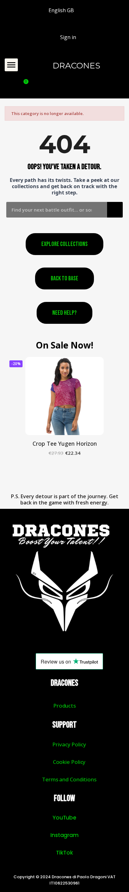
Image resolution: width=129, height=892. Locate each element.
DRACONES (76, 66)
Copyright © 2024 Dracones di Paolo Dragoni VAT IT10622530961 (64, 880)
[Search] (115, 210)
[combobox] (52, 210)
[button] (11, 65)
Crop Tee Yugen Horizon (65, 443)
